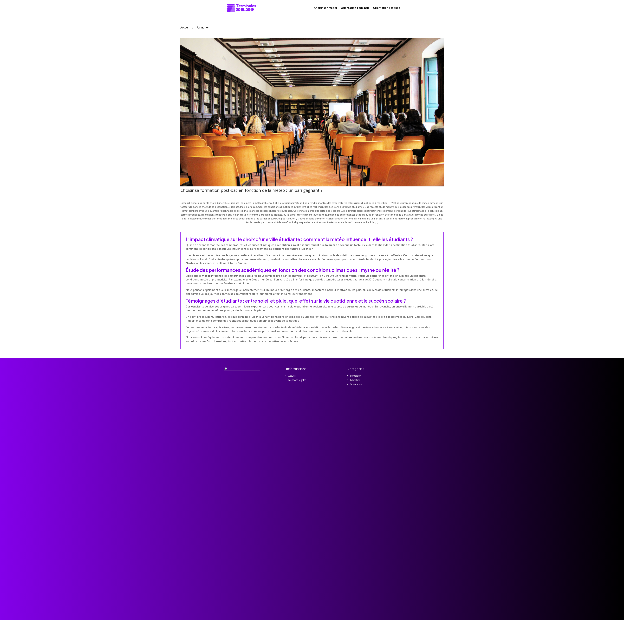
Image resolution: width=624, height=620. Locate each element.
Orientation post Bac (386, 8)
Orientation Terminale (355, 8)
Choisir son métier (325, 8)
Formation (202, 27)
